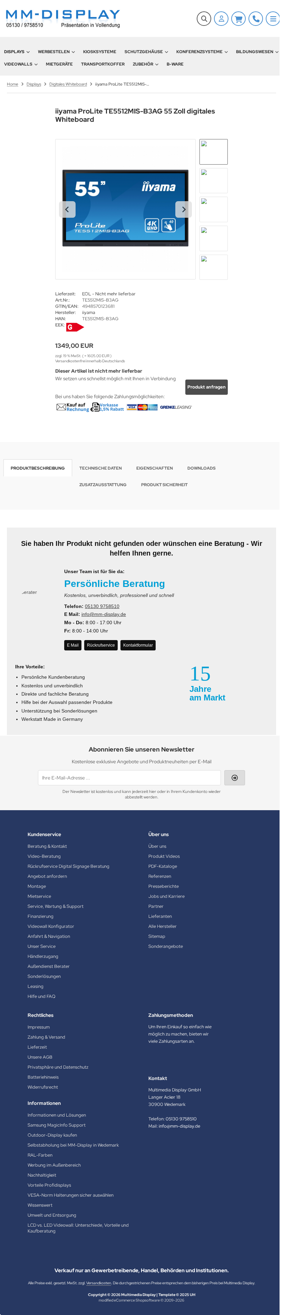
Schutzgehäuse (144, 52)
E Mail (73, 645)
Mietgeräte (59, 64)
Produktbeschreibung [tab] (38, 468)
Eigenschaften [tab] (154, 468)
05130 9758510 (102, 606)
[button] (213, 152)
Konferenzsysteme (199, 52)
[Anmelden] (221, 18)
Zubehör (143, 64)
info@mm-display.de (103, 614)
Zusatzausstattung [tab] (103, 485)
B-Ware (175, 64)
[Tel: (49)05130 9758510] (255, 18)
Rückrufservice (101, 645)
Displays (14, 52)
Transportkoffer (103, 64)
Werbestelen (54, 52)
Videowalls (18, 64)
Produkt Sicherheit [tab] (164, 485)
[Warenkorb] (238, 18)
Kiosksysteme (99, 52)
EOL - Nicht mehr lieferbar (109, 294)
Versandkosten (98, 1282)
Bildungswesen (254, 52)
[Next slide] (183, 209)
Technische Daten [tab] (100, 468)
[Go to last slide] (67, 209)
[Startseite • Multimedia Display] (62, 18)
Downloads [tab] (201, 468)
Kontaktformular (138, 645)
